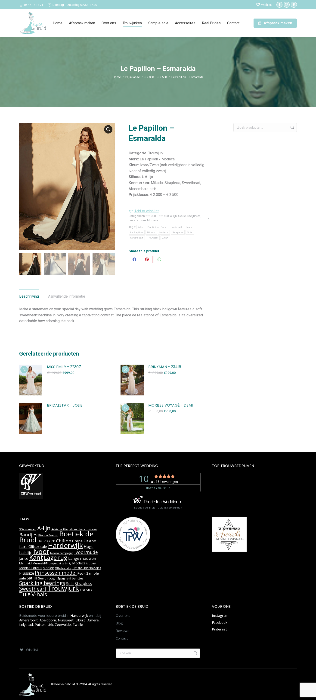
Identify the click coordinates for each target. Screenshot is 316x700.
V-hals (39, 594)
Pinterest (219, 629)
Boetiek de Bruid (157, 227)
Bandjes (28, 534)
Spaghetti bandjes (70, 578)
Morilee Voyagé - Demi (170, 405)
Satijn (32, 578)
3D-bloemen (27, 529)
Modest (91, 563)
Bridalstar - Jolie (64, 405)
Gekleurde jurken (189, 216)
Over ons (123, 615)
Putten (40, 624)
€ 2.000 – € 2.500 (157, 216)
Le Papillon (136, 232)
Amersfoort (28, 620)
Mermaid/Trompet (45, 563)
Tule (25, 594)
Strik (189, 232)
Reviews (122, 630)
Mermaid (25, 563)
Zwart (165, 237)
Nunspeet (66, 620)
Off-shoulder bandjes (86, 568)
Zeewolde (63, 624)
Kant (36, 557)
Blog (119, 623)
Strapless (177, 232)
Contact (122, 638)
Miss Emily (65, 563)
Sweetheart (136, 237)
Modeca (152, 220)
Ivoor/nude (86, 552)
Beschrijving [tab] (29, 296)
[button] (108, 129)
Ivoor (189, 227)
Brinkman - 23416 (164, 367)
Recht (81, 573)
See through (47, 578)
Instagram (220, 615)
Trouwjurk (152, 237)
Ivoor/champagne (61, 553)
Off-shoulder (63, 568)
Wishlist (266, 4)
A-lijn (173, 216)
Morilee (48, 568)
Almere (93, 620)
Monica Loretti (30, 568)
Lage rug (55, 557)
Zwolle (78, 624)
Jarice (23, 558)
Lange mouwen (82, 558)
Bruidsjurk (46, 541)
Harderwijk (176, 227)
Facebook (219, 622)
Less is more (137, 220)
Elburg (80, 620)
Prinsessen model (56, 572)
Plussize (26, 573)
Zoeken (292, 127)
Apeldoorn (48, 620)
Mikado (151, 232)
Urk (50, 624)
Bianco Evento (48, 535)
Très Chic (86, 589)
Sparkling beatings (42, 583)
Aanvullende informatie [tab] (66, 296)
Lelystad (26, 624)
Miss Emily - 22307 (64, 367)
